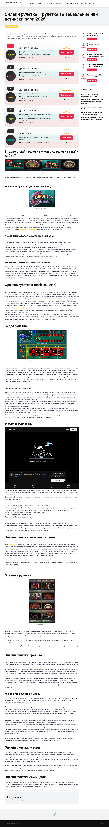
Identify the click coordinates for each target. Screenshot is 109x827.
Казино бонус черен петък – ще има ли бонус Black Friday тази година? (92, 101)
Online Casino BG (13, 2)
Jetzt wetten (66, 138)
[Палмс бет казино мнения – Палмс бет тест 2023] (83, 68)
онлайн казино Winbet (20, 308)
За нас (102, 823)
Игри (66, 3)
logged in (17, 800)
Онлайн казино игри (11, 26)
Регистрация (48, 3)
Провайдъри (74, 3)
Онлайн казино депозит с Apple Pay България (91, 108)
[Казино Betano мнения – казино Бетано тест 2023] (83, 57)
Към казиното (66, 52)
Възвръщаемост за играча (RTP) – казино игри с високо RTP (92, 113)
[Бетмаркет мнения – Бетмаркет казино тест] (83, 47)
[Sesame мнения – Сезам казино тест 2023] (83, 37)
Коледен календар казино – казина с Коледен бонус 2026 (91, 95)
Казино (32, 3)
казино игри (13, 544)
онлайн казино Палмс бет (27, 229)
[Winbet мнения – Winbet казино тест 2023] (83, 78)
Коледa (91, 3)
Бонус (39, 3)
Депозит (84, 3)
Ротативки (58, 3)
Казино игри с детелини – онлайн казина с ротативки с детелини (92, 118)
